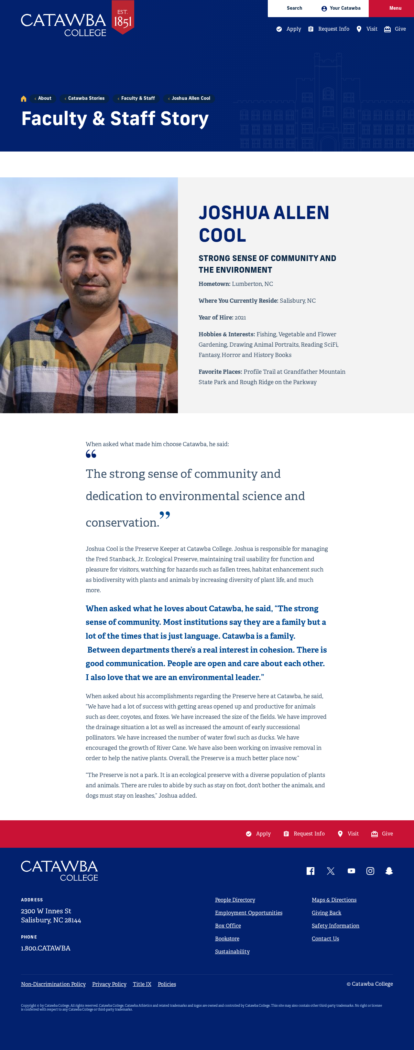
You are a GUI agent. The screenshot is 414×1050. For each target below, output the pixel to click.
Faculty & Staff (138, 98)
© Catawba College (370, 984)
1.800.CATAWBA (46, 948)
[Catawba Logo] (60, 871)
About (44, 98)
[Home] (23, 99)
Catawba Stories (86, 98)
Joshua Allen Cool (191, 98)
